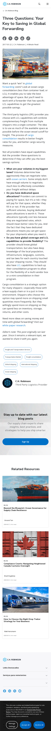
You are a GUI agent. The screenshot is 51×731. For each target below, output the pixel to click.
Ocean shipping (10, 372)
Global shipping (10, 364)
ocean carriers (19, 179)
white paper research (13, 325)
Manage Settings (12, 725)
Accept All (25, 725)
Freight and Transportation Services (17, 350)
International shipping (29, 364)
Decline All (39, 725)
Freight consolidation (33, 357)
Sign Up (25, 441)
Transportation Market (13, 357)
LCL (19, 265)
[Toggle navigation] (47, 4)
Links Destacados (11, 668)
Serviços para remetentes (14, 675)
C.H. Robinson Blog (11, 11)
